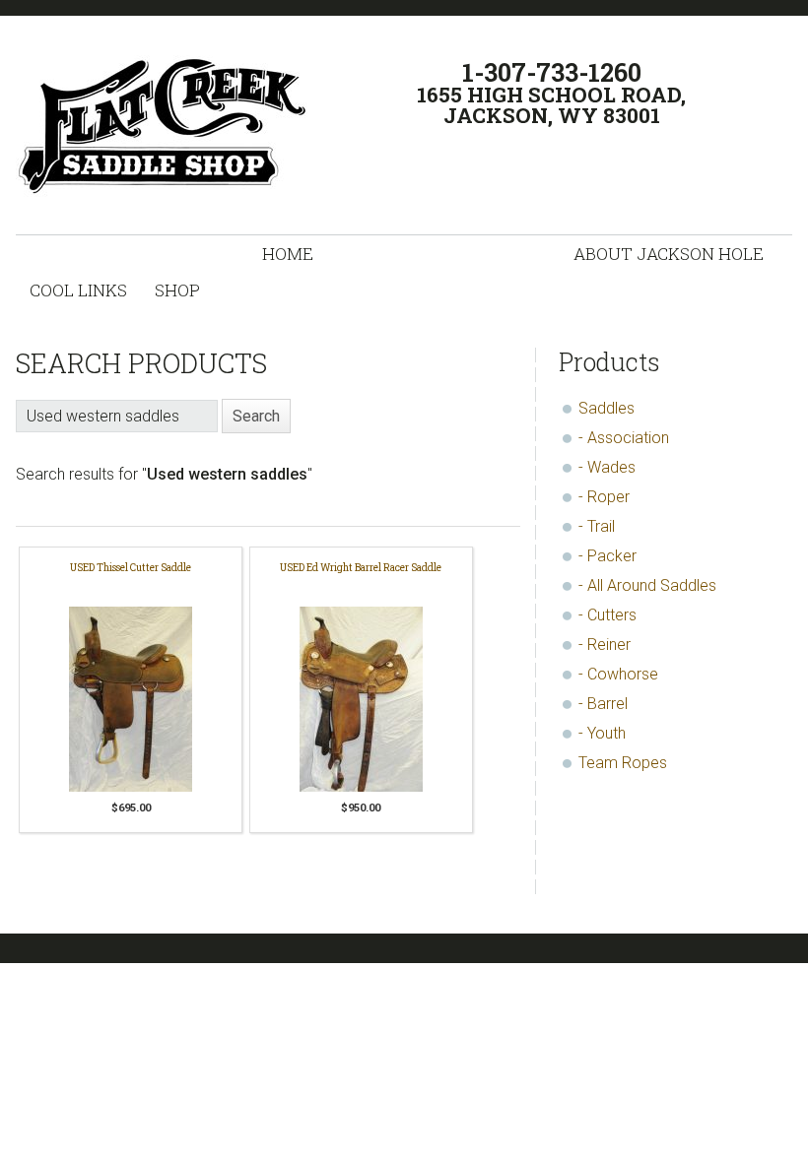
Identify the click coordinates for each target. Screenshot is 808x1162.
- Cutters (607, 615)
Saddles (606, 408)
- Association (623, 437)
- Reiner (604, 644)
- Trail (596, 526)
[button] (256, 416)
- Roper (604, 496)
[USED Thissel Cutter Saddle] (131, 701)
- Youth (602, 733)
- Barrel (603, 703)
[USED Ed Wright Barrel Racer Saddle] (361, 701)
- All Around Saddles (647, 585)
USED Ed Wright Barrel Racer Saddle (360, 567)
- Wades (607, 467)
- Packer (607, 556)
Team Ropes (622, 762)
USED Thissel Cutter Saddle (130, 567)
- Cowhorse (618, 674)
